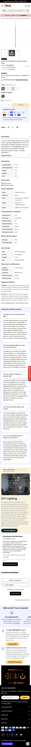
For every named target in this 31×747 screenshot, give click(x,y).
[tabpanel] (15, 502)
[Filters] (2, 585)
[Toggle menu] (2, 6)
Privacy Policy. (7, 703)
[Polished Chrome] (8, 88)
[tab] (9, 470)
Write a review (15, 593)
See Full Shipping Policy (8, 303)
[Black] (3, 88)
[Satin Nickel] (13, 88)
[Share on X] (13, 127)
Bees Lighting (9, 740)
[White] (18, 88)
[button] (2, 15)
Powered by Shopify (20, 740)
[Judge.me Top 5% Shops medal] (15, 676)
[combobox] (15, 11)
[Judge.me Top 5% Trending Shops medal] (23, 676)
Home (3, 18)
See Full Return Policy (22, 303)
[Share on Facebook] (8, 127)
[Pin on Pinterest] (17, 127)
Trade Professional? (15, 80)
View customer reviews (10, 564)
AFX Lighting (10, 65)
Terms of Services (23, 701)
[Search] (28, 11)
